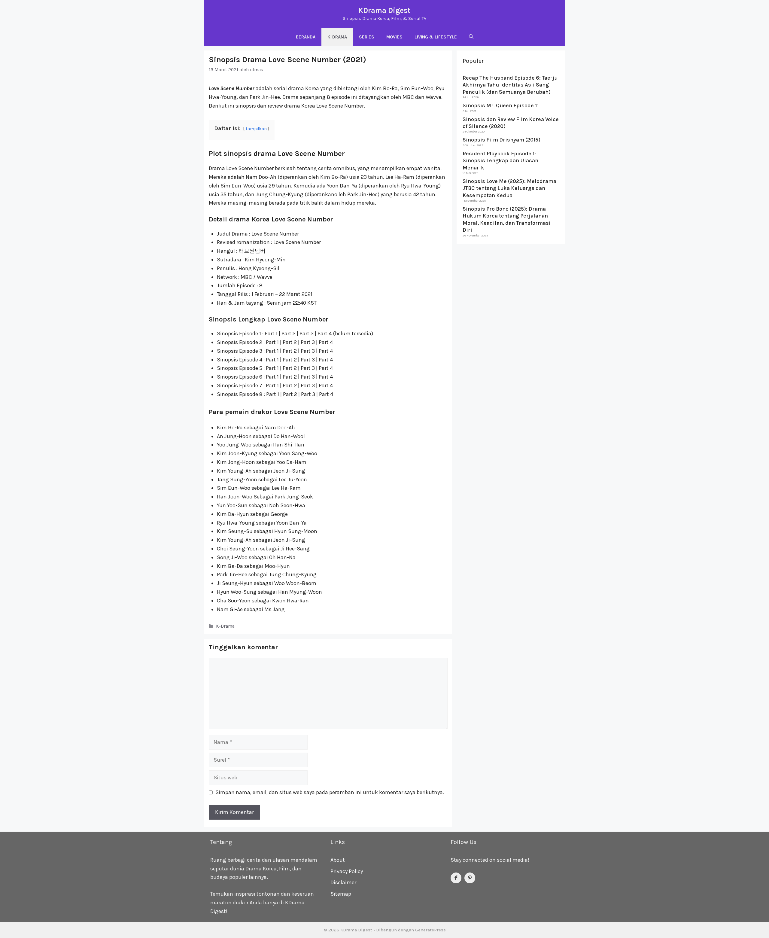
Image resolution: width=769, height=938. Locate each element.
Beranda (305, 37)
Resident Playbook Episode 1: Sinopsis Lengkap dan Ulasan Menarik (500, 160)
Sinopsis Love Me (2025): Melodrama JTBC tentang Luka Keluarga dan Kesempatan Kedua (509, 188)
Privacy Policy (346, 871)
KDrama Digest (384, 10)
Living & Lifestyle (436, 37)
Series (366, 37)
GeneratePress (430, 930)
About (337, 860)
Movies (394, 37)
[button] (471, 37)
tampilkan (256, 128)
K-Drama (337, 37)
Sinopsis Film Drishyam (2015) (501, 139)
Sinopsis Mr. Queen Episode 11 (501, 105)
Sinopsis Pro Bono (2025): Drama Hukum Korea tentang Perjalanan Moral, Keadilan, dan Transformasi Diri (507, 219)
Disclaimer (343, 882)
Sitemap (340, 894)
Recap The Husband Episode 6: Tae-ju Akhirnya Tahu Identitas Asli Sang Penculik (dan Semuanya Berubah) (510, 85)
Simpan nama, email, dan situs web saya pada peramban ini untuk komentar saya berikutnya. (329, 792)
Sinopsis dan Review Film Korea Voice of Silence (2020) (511, 122)
